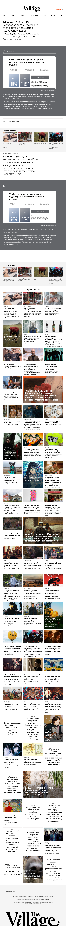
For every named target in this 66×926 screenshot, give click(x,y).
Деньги (5, 644)
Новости (33, 716)
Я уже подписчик (10, 51)
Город (4, 15)
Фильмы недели (27, 419)
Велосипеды (6, 588)
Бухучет (46, 334)
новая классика (48, 362)
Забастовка (6, 503)
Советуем (47, 419)
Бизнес (23, 15)
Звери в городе (7, 475)
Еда (45, 15)
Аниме (25, 475)
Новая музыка (6, 447)
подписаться (40, 77)
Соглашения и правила (51, 889)
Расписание (6, 616)
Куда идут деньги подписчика (48, 90)
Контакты (40, 889)
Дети (61, 15)
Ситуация (47, 447)
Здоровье (47, 306)
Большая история (29, 388)
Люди (13, 15)
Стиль (53, 15)
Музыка (25, 447)
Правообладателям (30, 889)
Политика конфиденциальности (14, 889)
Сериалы (26, 334)
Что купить (6, 362)
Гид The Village (27, 306)
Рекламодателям (10, 891)
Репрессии (47, 588)
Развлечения (34, 15)
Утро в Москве (8, 153)
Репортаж (6, 306)
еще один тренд (48, 616)
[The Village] (33, 9)
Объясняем (6, 334)
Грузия (46, 560)
